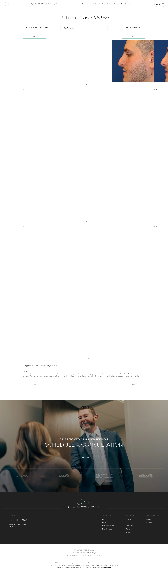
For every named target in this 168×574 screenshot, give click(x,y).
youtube (149, 522)
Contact (116, 4)
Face (84, 4)
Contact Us (84, 457)
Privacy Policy (78, 550)
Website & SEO (77, 553)
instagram (149, 519)
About (128, 522)
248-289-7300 (40, 4)
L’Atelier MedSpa (99, 4)
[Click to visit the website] (22, 475)
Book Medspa (126, 4)
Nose (89, 4)
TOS (85, 550)
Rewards (129, 529)
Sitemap (91, 550)
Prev (35, 36)
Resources (129, 526)
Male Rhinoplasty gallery (37, 28)
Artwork (129, 532)
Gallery (109, 4)
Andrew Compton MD (84, 507)
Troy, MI (54, 4)
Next (133, 36)
